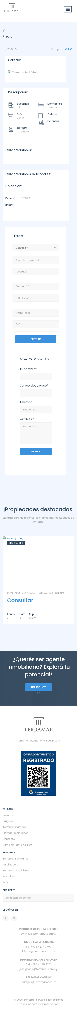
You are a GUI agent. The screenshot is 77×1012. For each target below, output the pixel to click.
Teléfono (26, 402)
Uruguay (8, 821)
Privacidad (9, 876)
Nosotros (8, 815)
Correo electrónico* (34, 385)
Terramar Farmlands (15, 858)
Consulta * (27, 418)
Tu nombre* (28, 369)
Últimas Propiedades (15, 833)
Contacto (9, 839)
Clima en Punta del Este (17, 845)
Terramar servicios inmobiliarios (43, 1000)
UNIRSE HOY (38, 687)
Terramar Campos (14, 827)
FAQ (5, 882)
